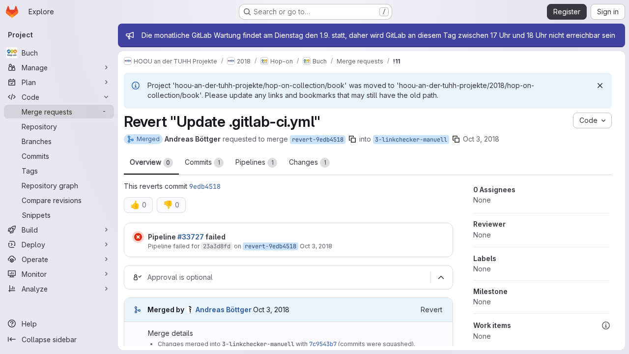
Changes (307, 162)
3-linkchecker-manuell (411, 140)
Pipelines (254, 162)
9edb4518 (205, 186)
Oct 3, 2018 (481, 139)
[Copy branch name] (352, 139)
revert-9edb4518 (317, 140)
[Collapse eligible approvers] (441, 278)
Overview (150, 162)
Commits (202, 162)
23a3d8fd (216, 246)
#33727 (190, 237)
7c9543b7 (323, 344)
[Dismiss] (600, 85)
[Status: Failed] (138, 237)
